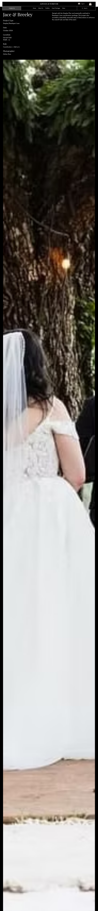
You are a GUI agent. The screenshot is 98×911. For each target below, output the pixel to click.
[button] (90, 3)
